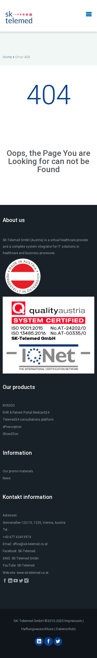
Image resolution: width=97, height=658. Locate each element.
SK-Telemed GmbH (25, 558)
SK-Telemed (26, 551)
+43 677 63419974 (17, 537)
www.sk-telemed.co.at (32, 573)
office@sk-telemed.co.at (30, 544)
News (7, 478)
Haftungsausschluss (37, 629)
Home (7, 56)
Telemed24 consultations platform (28, 419)
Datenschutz (66, 629)
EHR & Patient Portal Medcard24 (26, 412)
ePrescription (12, 427)
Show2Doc (10, 434)
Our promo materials (18, 471)
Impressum (73, 621)
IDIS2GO (9, 405)
